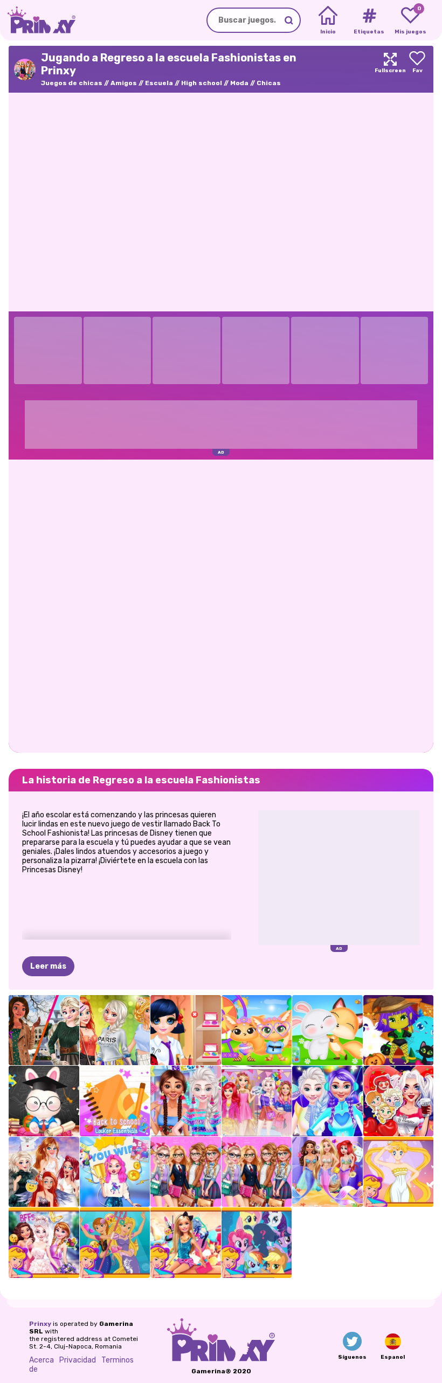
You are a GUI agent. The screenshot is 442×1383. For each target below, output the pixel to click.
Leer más (48, 966)
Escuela (159, 83)
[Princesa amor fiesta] (398, 1101)
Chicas (269, 83)
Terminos (117, 1360)
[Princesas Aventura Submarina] (327, 1172)
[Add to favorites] (417, 69)
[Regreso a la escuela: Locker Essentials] (115, 1101)
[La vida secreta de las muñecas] (185, 1242)
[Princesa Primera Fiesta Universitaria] (115, 1030)
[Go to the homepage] (37, 20)
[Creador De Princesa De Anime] (398, 1172)
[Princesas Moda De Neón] (185, 1101)
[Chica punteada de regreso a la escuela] (185, 1030)
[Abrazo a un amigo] (327, 1030)
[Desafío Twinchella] (257, 1030)
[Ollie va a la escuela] (44, 1101)
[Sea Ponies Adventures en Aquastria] (257, 1242)
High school (201, 83)
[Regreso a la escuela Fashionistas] (185, 1172)
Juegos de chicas (71, 83)
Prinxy (40, 1324)
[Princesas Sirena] (115, 1242)
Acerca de (41, 1365)
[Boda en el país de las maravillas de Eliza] (44, 1242)
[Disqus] (221, 605)
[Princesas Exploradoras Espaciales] (327, 1101)
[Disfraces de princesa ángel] (44, 1172)
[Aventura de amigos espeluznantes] (398, 1030)
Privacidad (77, 1360)
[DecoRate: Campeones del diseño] (115, 1172)
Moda (239, 83)
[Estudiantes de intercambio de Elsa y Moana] (44, 1030)
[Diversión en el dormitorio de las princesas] (257, 1101)
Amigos (123, 83)
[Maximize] (390, 69)
